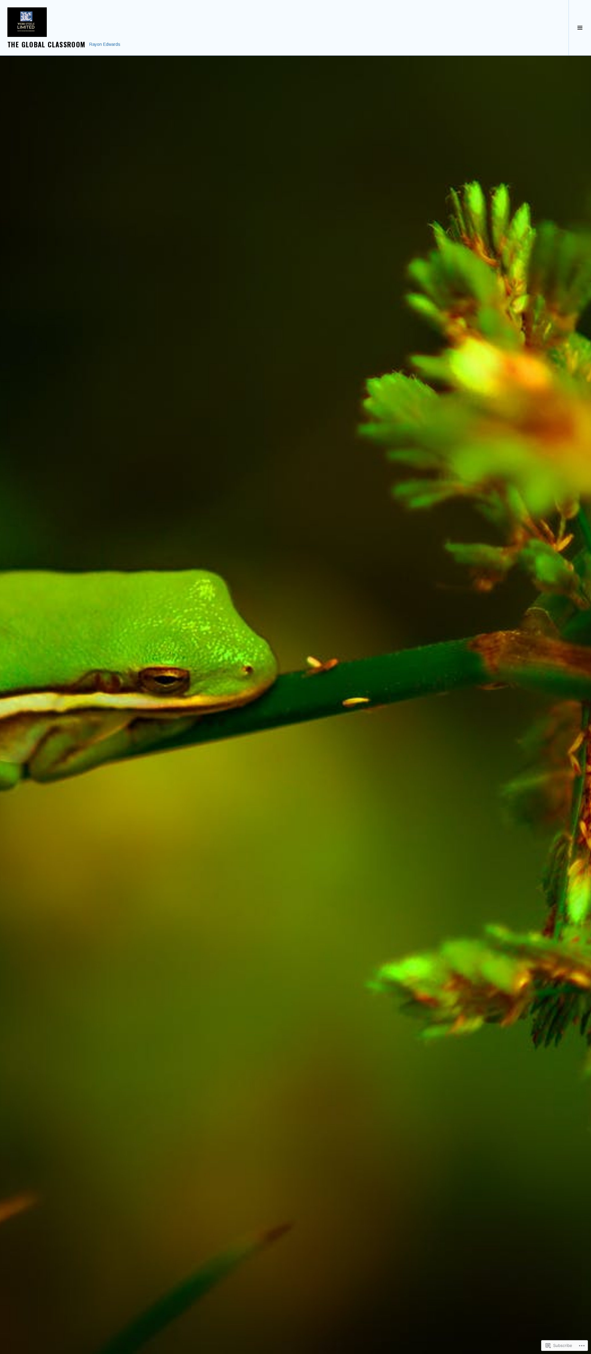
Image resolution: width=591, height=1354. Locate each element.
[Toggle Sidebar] (580, 27)
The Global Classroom (46, 44)
